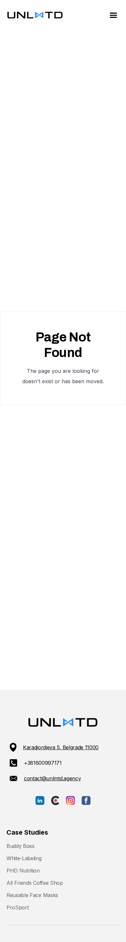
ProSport (17, 907)
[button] (113, 15)
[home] (33, 15)
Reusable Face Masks (32, 895)
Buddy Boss (20, 846)
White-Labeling (24, 858)
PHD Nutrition (23, 870)
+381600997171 (43, 763)
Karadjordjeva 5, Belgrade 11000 (61, 747)
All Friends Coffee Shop (34, 883)
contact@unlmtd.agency (52, 778)
